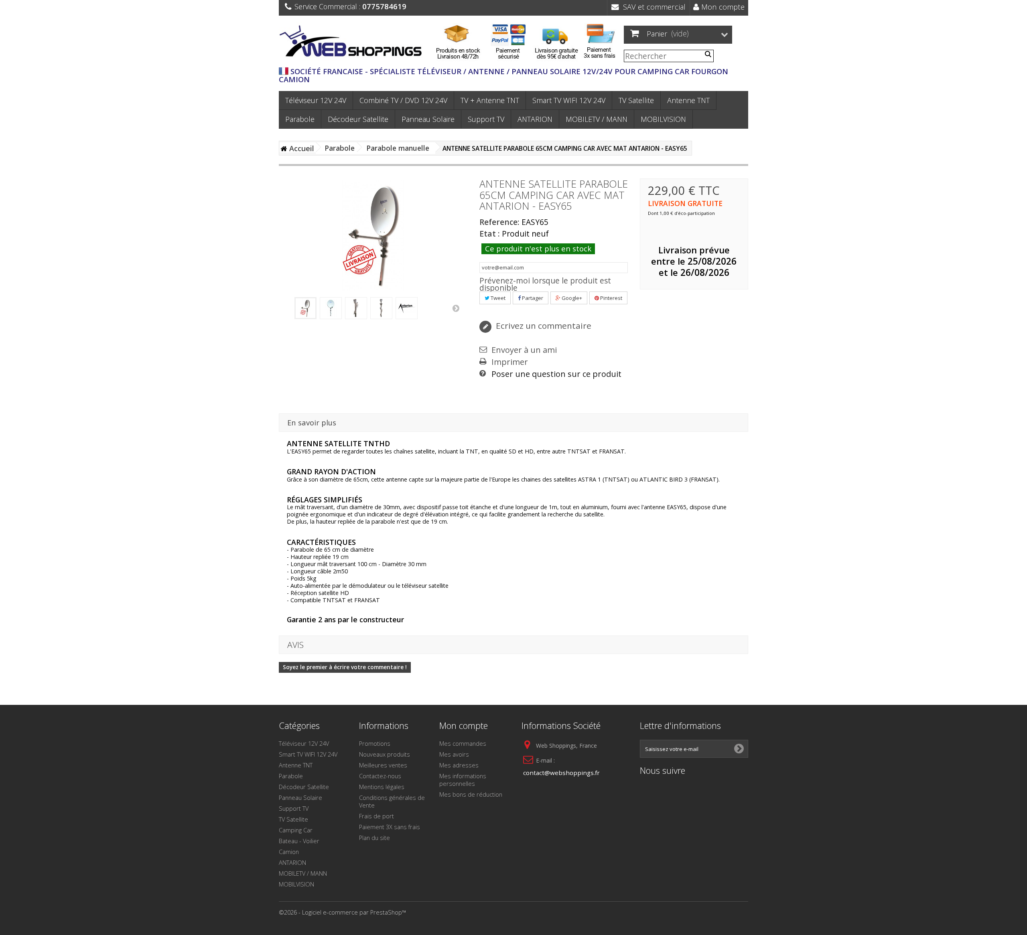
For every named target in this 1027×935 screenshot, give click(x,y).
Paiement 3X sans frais (389, 827)
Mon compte (722, 7)
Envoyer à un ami (524, 350)
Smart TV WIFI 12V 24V (568, 100)
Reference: (499, 222)
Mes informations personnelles (462, 779)
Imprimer (509, 362)
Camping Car (296, 830)
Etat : (489, 233)
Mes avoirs (454, 754)
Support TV (486, 119)
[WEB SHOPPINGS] (353, 43)
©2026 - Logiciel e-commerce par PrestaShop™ (342, 912)
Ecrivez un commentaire (542, 325)
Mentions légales (381, 787)
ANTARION (535, 119)
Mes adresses (459, 765)
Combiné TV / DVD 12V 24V (403, 100)
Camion (289, 852)
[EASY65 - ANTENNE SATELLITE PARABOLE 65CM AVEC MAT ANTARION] (305, 308)
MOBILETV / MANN (596, 119)
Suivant (456, 308)
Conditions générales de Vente (392, 801)
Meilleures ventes (383, 765)
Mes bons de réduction (470, 794)
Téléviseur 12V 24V (315, 100)
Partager (532, 298)
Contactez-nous (380, 776)
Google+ (571, 298)
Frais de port (376, 816)
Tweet (497, 298)
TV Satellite (636, 100)
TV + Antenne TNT (490, 100)
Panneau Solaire (428, 119)
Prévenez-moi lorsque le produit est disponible (545, 284)
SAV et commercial (652, 7)
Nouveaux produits (384, 754)
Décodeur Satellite (358, 119)
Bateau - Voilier (299, 841)
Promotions (374, 743)
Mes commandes (462, 743)
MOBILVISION (663, 119)
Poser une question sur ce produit (556, 374)
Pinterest (610, 298)
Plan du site (374, 838)
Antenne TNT (688, 100)
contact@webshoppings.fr (561, 773)
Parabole (300, 119)
